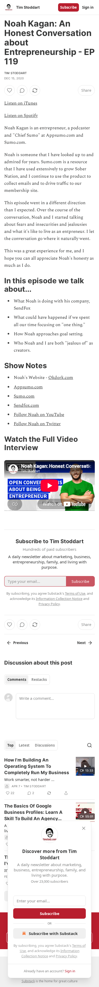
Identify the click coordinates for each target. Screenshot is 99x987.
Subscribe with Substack (53, 933)
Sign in (88, 7)
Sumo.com (24, 396)
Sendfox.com (26, 405)
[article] (49, 776)
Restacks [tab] (39, 679)
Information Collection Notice (59, 598)
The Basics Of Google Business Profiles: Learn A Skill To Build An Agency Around (33, 812)
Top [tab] (10, 745)
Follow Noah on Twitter (37, 423)
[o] (85, 766)
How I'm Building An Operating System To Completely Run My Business (36, 766)
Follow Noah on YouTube (39, 414)
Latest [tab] (24, 745)
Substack (28, 981)
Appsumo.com (28, 387)
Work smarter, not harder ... (29, 779)
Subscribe (68, 7)
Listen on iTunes (20, 103)
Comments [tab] (16, 679)
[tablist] (27, 679)
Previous (20, 642)
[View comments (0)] (22, 90)
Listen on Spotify (21, 115)
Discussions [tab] (45, 745)
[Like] (9, 90)
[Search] (89, 745)
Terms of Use (75, 593)
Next (81, 642)
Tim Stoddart (15, 73)
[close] (83, 828)
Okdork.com (60, 377)
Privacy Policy (66, 956)
